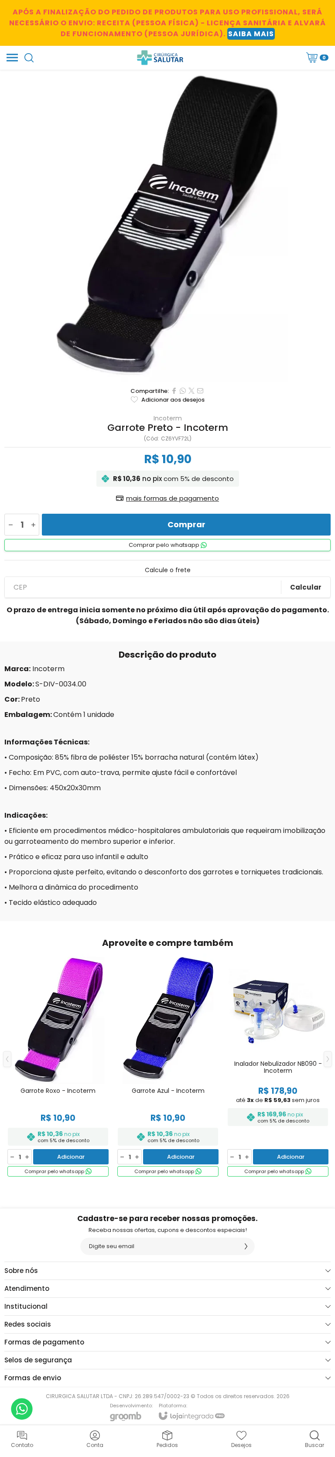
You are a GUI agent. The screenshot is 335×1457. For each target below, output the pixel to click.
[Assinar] (246, 1246)
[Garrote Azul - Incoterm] (168, 1065)
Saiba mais (251, 34)
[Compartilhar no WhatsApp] (183, 391)
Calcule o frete (168, 570)
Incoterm (168, 418)
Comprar (186, 524)
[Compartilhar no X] (191, 391)
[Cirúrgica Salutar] (160, 57)
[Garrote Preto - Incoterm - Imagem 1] (167, 226)
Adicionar (71, 1157)
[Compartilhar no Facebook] (174, 391)
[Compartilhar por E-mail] (200, 391)
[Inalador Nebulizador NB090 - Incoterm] (278, 1065)
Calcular (305, 587)
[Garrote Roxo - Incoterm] (58, 1065)
